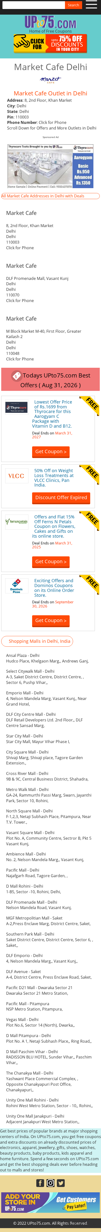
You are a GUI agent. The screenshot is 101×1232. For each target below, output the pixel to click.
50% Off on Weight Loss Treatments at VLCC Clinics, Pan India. (54, 478)
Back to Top (85, 1223)
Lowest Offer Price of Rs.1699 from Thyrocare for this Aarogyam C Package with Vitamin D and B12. (52, 414)
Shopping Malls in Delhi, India (39, 641)
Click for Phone (52, 122)
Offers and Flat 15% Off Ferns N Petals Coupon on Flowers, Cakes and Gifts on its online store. (53, 526)
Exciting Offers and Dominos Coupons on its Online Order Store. (54, 588)
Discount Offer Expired (61, 497)
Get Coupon (50, 451)
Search (73, 5)
